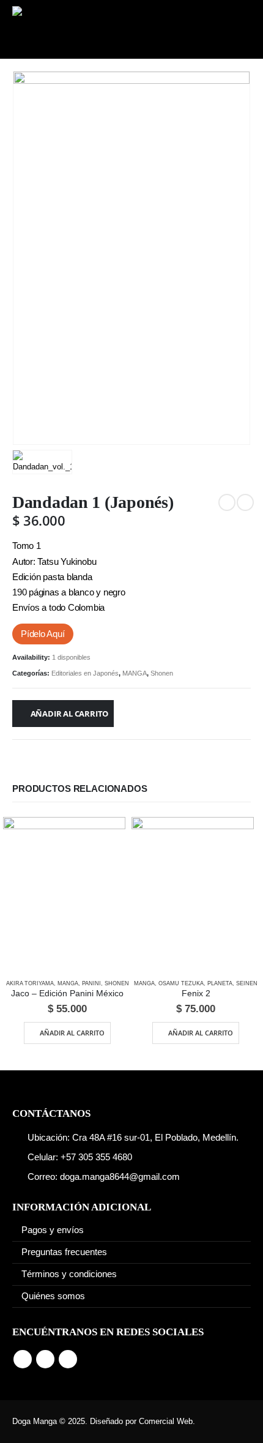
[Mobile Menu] (233, 29)
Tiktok (68, 1359)
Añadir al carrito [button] (72, 1032)
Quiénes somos (53, 1296)
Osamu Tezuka (181, 983)
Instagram (45, 1359)
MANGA (134, 673)
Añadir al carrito (70, 713)
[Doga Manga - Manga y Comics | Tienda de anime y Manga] (55, 29)
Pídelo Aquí (43, 634)
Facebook (22, 1359)
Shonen (161, 673)
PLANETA (219, 983)
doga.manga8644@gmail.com (120, 1177)
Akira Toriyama (30, 983)
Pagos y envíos (52, 1230)
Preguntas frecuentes (64, 1252)
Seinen (246, 983)
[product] (64, 893)
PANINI (91, 983)
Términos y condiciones (69, 1274)
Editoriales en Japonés (85, 673)
